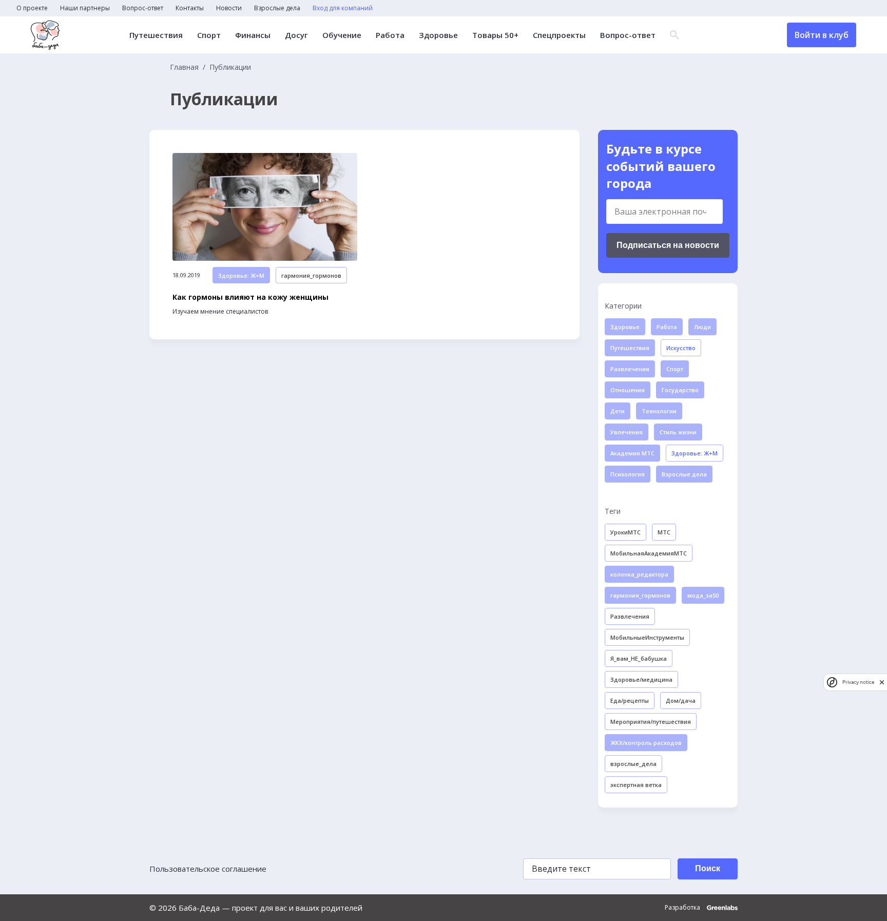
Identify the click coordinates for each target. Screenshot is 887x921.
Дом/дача (681, 700)
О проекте (32, 8)
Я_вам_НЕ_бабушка (638, 658)
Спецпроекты (559, 35)
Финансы (253, 35)
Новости (229, 8)
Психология (627, 474)
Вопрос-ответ (142, 8)
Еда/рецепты (629, 700)
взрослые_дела (633, 764)
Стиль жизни (678, 432)
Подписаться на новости (667, 245)
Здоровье (438, 35)
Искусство (681, 348)
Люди (702, 327)
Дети (617, 411)
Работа (390, 35)
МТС (664, 532)
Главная (184, 67)
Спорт (209, 35)
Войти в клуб (822, 35)
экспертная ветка (636, 785)
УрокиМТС (625, 532)
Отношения (627, 390)
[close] (882, 682)
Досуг (296, 35)
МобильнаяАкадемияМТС (648, 553)
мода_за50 (703, 595)
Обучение (341, 35)
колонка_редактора (639, 574)
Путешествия (156, 35)
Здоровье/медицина (641, 679)
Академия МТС (632, 453)
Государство (680, 390)
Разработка (683, 908)
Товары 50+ (495, 35)
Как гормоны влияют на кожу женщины (250, 297)
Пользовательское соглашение (207, 869)
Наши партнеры (85, 8)
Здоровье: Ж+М (241, 275)
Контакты (190, 8)
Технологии (659, 411)
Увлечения (626, 432)
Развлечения (629, 369)
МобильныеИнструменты (647, 637)
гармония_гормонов (311, 275)
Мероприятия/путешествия (650, 721)
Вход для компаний (343, 8)
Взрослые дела (277, 8)
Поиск (707, 868)
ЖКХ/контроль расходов (646, 742)
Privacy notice (858, 682)
